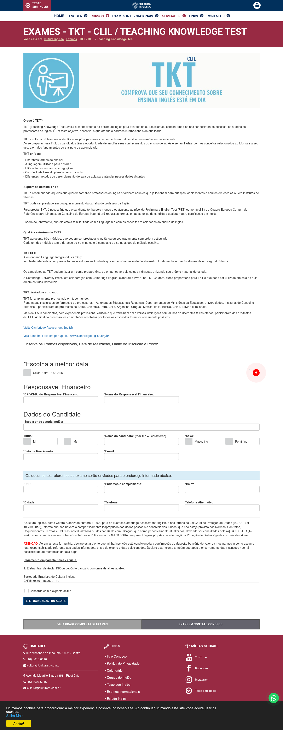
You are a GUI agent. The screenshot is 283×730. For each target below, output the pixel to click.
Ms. (76, 441)
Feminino (241, 441)
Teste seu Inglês (118, 684)
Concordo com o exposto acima (50, 591)
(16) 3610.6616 (37, 659)
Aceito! (18, 723)
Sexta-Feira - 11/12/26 (48, 373)
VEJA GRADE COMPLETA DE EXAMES (82, 624)
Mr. (35, 441)
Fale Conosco (116, 656)
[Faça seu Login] (257, 5)
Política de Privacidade (123, 663)
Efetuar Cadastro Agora (45, 601)
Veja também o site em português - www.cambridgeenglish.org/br (66, 336)
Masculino (201, 441)
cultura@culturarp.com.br (43, 665)
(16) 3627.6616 (37, 682)
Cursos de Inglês (118, 677)
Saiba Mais (14, 715)
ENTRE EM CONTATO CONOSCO (201, 624)
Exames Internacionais (123, 691)
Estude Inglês (116, 698)
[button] (256, 372)
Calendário (114, 670)
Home (59, 16)
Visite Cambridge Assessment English (48, 327)
